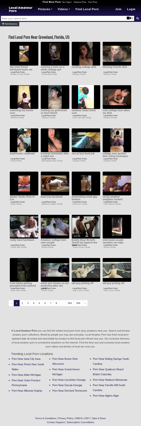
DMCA (78, 418)
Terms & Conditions (45, 418)
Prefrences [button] (10, 24)
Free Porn (92, 2)
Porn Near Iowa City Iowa (26, 358)
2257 (87, 418)
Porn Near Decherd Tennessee (69, 390)
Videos (63, 9)
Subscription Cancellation (80, 422)
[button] (131, 9)
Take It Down (99, 418)
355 (70, 303)
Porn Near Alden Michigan (26, 374)
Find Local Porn (87, 9)
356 (78, 303)
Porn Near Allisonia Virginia (27, 390)
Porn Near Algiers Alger (106, 395)
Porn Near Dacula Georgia (67, 385)
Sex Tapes (67, 2)
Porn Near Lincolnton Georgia (68, 379)
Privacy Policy (65, 418)
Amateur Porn (80, 2)
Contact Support (56, 422)
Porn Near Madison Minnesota (110, 379)
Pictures (44, 9)
